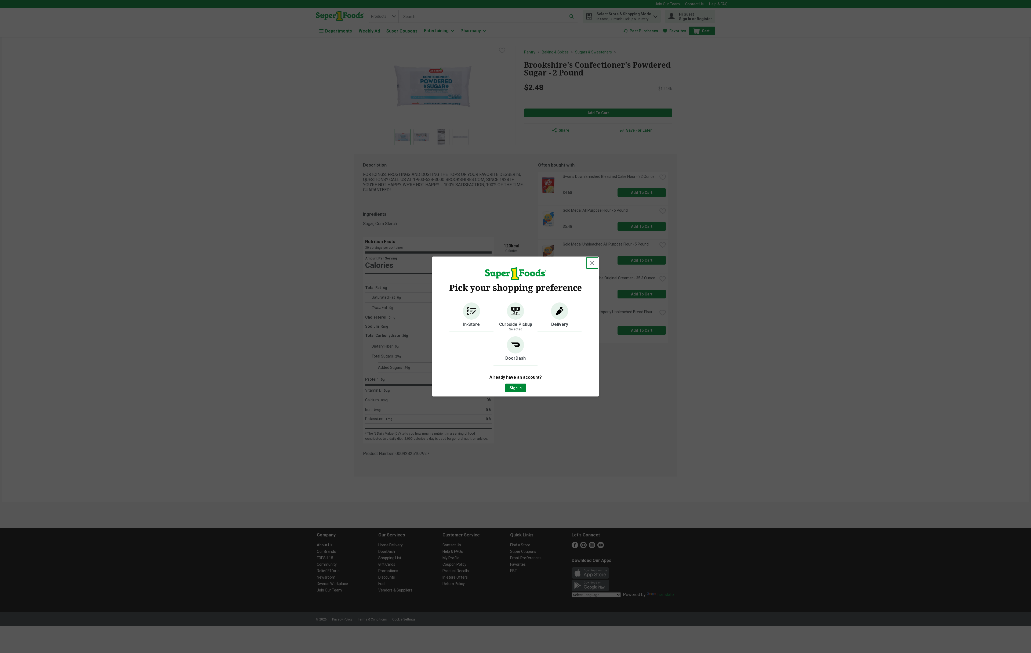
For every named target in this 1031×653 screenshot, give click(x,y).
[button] (471, 317)
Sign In (516, 388)
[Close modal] (592, 263)
